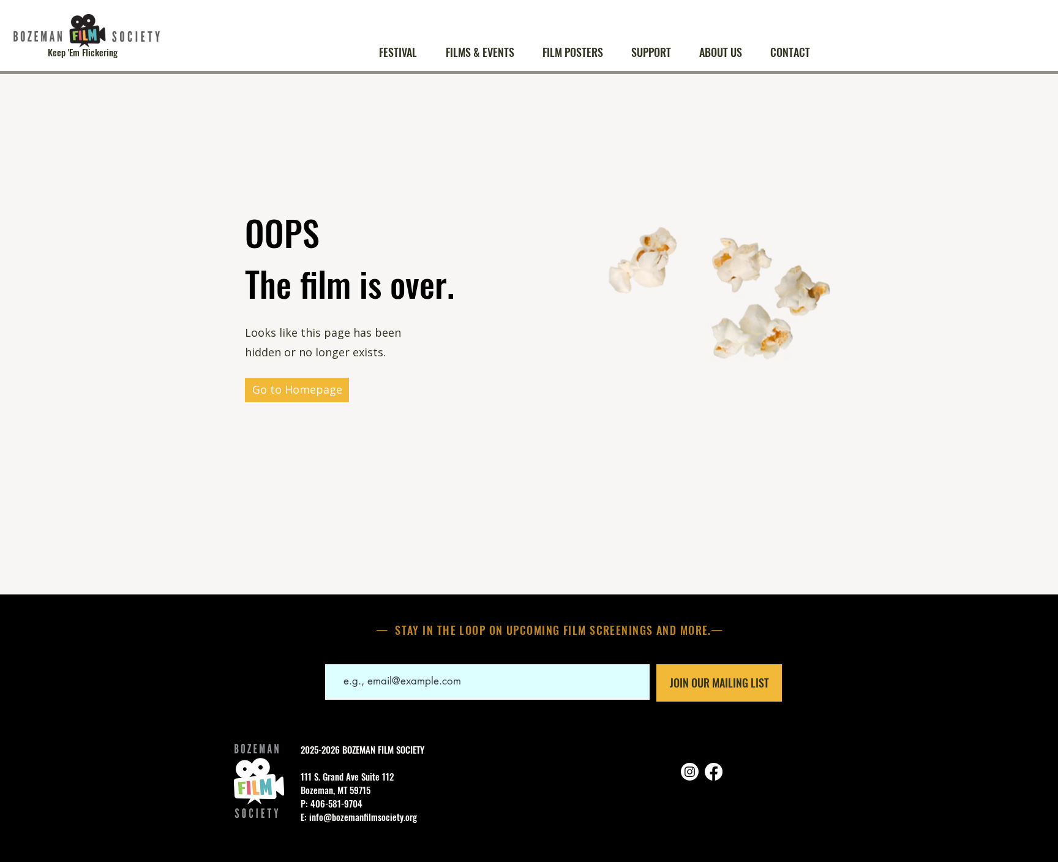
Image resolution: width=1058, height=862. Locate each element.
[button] (485, 52)
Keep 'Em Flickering (83, 52)
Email (335, 655)
